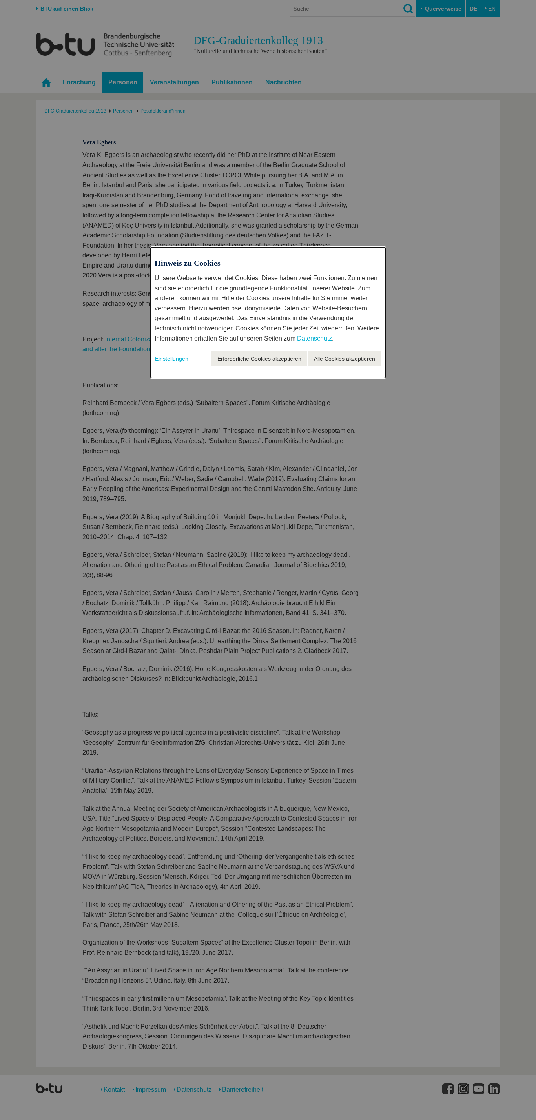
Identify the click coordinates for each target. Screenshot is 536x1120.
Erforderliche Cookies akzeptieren (259, 359)
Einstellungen (171, 359)
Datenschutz (314, 338)
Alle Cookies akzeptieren (344, 359)
